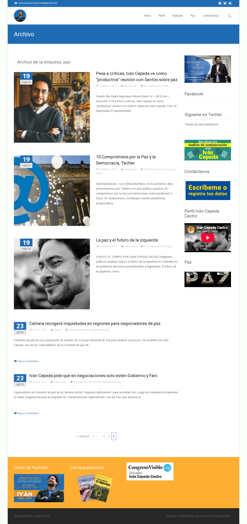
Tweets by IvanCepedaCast (201, 124)
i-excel (205, 516)
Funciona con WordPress (180, 516)
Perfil (161, 15)
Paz (192, 15)
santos (165, 85)
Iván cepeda (149, 85)
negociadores (97, 329)
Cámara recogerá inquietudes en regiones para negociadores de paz (95, 323)
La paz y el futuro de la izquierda (127, 240)
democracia (164, 169)
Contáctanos (211, 15)
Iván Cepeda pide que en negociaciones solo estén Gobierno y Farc (93, 375)
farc (75, 381)
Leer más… (103, 118)
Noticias (178, 15)
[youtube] (230, 4)
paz (134, 85)
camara (72, 329)
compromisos (150, 169)
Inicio (147, 15)
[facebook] (220, 4)
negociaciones (109, 381)
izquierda (162, 246)
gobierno (82, 381)
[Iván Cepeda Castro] (17, 14)
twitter (99, 173)
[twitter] (225, 4)
